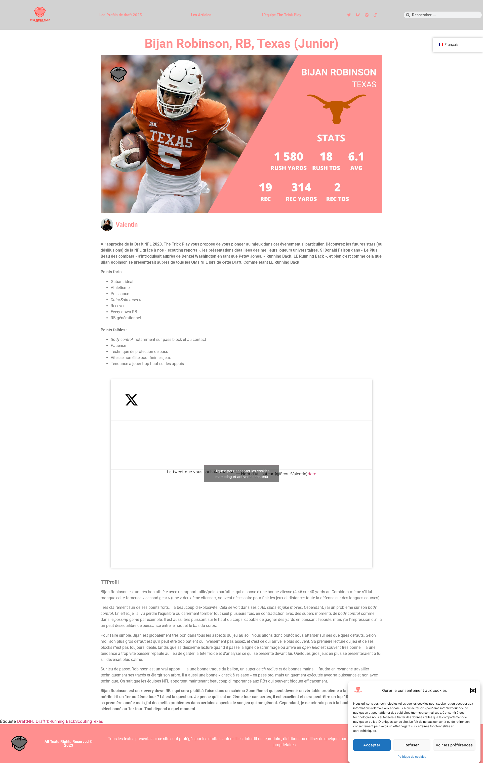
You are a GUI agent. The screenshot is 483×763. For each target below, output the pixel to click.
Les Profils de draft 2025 (120, 15)
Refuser (412, 745)
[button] (472, 690)
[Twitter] (349, 15)
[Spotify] (366, 15)
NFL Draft (36, 721)
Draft (22, 721)
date (312, 473)
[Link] (375, 15)
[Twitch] (357, 15)
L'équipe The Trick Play (281, 15)
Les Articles (201, 15)
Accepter (371, 745)
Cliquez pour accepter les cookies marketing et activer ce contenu (241, 474)
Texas (97, 721)
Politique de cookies (412, 756)
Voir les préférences (454, 745)
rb (48, 721)
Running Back (62, 721)
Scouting (83, 721)
